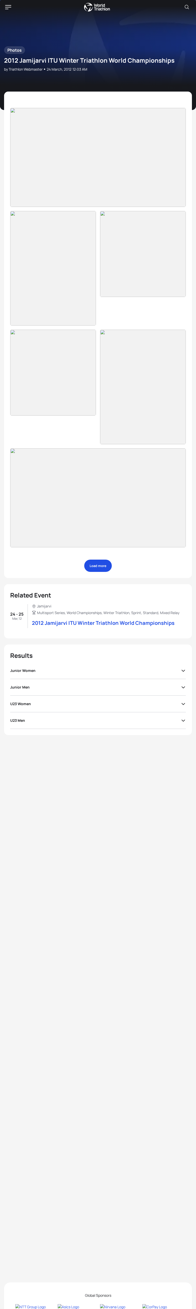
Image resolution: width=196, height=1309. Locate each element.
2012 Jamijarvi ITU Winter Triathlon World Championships (103, 622)
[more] (98, 157)
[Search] (187, 7)
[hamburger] (8, 7)
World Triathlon (97, 7)
